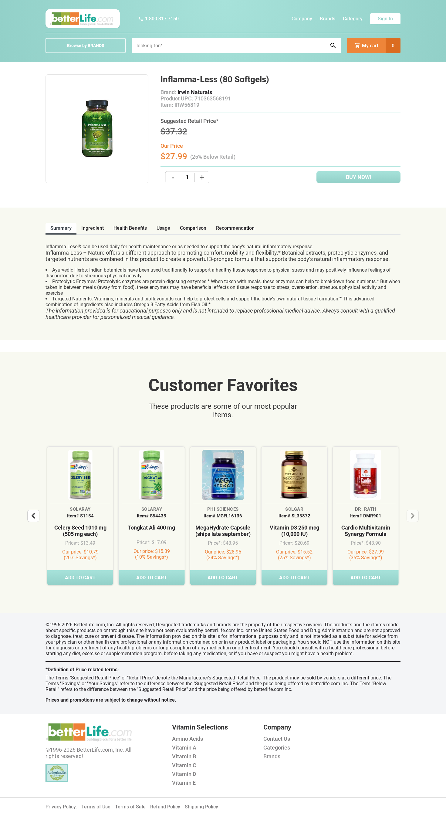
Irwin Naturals (194, 92)
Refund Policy (165, 807)
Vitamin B (184, 756)
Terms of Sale (130, 807)
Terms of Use (95, 807)
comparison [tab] (193, 228)
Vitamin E (184, 783)
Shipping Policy (201, 807)
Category (353, 19)
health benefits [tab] (130, 228)
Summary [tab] (61, 228)
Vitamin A (184, 747)
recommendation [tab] (235, 228)
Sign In (385, 19)
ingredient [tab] (92, 228)
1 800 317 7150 (162, 19)
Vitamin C (184, 765)
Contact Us (276, 739)
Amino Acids (187, 739)
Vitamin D (184, 774)
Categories (276, 747)
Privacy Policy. (61, 807)
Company (302, 19)
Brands (327, 19)
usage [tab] (163, 228)
